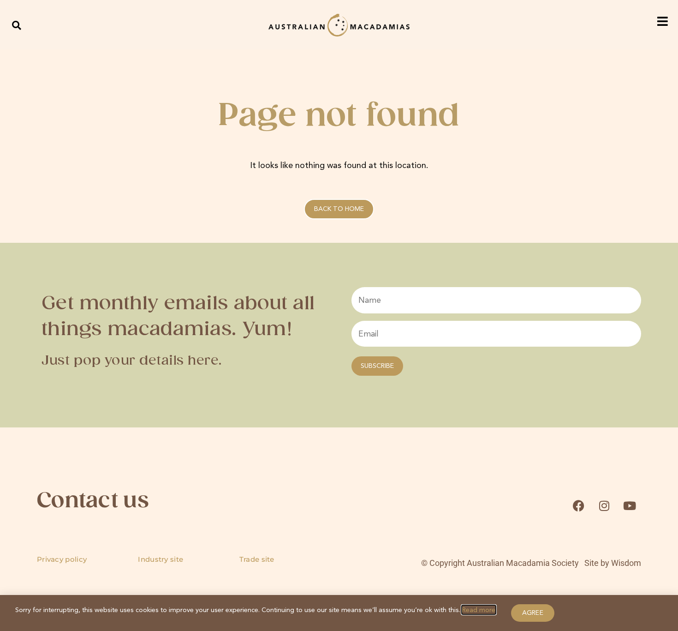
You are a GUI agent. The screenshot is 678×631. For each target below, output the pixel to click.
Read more (478, 610)
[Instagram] (604, 505)
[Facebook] (578, 505)
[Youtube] (629, 505)
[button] (16, 25)
